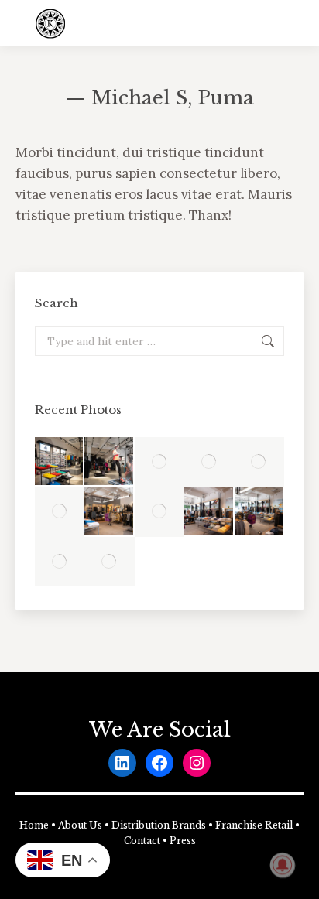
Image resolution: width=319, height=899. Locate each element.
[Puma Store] (59, 462)
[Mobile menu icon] (294, 23)
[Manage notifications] (282, 865)
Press (183, 840)
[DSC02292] (109, 511)
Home (34, 825)
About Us (80, 825)
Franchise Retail (254, 825)
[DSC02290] (59, 511)
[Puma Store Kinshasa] (109, 561)
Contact (142, 840)
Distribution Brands (158, 825)
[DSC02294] (159, 511)
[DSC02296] (209, 511)
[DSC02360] (259, 462)
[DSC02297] (259, 511)
